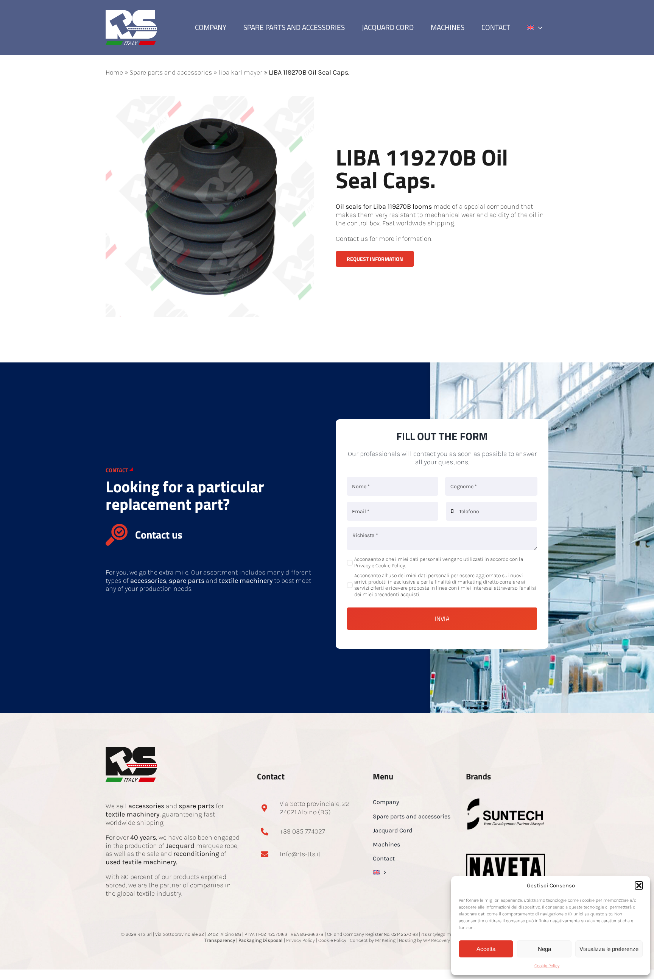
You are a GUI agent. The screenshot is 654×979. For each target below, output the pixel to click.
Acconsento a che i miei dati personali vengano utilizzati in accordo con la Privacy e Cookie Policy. (438, 562)
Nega (544, 949)
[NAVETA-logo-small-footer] (505, 857)
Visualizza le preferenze (608, 949)
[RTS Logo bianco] (131, 13)
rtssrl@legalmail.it (441, 934)
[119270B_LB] (210, 99)
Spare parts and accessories (170, 72)
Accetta (485, 949)
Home (114, 72)
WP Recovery (436, 940)
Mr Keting (385, 940)
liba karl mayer (240, 72)
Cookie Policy (546, 965)
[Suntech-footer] (505, 801)
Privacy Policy (300, 940)
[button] (639, 885)
